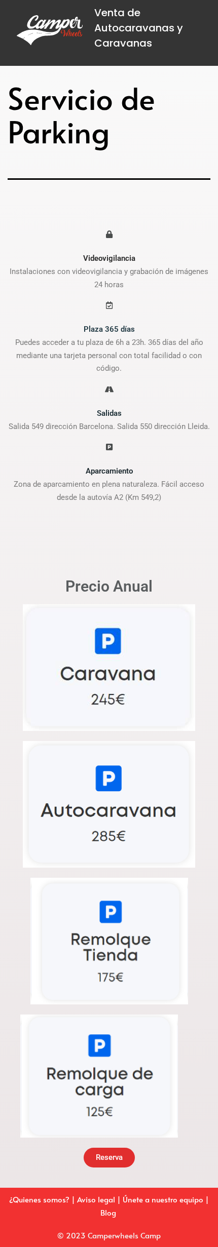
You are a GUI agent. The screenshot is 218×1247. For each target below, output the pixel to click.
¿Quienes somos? (39, 1199)
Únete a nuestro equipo (163, 1199)
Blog (109, 1212)
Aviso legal (97, 1199)
